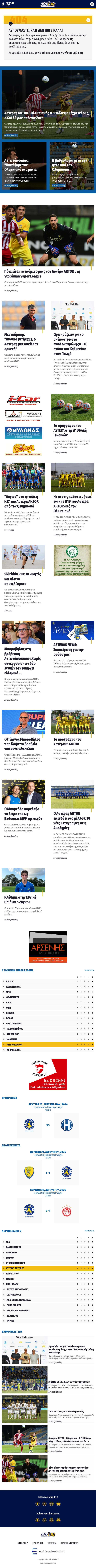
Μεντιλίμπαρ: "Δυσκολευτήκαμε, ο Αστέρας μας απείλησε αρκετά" (21, 341)
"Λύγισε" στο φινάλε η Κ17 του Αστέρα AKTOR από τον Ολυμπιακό (21, 501)
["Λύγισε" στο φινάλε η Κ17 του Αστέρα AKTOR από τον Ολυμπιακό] (23, 477)
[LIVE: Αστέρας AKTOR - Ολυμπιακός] (25, 1409)
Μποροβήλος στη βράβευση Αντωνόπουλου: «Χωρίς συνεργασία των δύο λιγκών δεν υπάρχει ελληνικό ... (22, 661)
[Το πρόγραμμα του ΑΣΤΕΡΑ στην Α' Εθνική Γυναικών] (72, 407)
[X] (44, 1520)
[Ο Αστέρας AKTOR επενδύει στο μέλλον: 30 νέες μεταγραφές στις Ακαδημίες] (72, 794)
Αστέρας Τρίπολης (11, 185)
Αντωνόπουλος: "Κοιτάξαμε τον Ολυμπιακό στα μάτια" (21, 165)
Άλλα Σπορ (8, 611)
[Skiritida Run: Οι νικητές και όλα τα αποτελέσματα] (23, 557)
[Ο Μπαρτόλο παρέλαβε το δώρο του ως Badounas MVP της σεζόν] (23, 791)
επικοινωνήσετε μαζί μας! (68, 53)
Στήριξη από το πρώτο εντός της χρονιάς (69, 1381)
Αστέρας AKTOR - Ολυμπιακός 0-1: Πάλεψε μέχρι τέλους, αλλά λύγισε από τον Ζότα (46, 115)
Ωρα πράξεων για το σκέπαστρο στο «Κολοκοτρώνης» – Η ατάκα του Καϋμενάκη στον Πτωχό (70, 344)
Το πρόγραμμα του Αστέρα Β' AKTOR (68, 741)
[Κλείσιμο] (88, 20)
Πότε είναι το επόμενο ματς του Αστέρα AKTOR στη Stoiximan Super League (68, 1469)
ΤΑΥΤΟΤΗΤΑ (52, 1543)
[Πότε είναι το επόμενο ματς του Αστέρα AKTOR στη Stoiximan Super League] (48, 235)
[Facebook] (38, 1503)
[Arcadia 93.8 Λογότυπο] (48, 4)
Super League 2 (11, 1231)
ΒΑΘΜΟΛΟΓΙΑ (89, 970)
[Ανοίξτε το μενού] (92, 4)
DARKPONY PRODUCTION (48, 1563)
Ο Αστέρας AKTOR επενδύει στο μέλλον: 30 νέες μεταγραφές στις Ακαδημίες (72, 820)
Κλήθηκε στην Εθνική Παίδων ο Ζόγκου (20, 899)
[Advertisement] (23, 400)
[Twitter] (44, 1503)
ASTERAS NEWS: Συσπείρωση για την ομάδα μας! (69, 649)
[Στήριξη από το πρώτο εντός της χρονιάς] (25, 1379)
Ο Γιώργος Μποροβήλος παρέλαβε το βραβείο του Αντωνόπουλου (22, 744)
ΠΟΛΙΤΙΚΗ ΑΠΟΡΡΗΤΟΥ (69, 1543)
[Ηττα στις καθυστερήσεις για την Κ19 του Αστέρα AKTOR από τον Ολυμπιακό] (72, 477)
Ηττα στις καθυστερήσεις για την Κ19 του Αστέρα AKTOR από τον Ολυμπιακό (73, 503)
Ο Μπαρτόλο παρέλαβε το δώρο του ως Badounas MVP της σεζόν (23, 814)
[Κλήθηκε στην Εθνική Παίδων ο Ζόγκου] (23, 880)
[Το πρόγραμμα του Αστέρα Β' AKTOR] (72, 722)
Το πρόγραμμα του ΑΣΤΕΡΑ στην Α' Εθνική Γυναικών (70, 430)
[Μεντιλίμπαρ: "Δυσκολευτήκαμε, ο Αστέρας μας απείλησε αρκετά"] (23, 315)
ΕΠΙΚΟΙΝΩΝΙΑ (23, 1543)
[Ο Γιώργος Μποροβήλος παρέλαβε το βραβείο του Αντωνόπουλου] (23, 722)
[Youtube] (58, 1503)
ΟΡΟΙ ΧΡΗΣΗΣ (37, 1543)
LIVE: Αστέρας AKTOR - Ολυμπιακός (66, 1411)
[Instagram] (52, 1503)
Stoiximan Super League (17, 970)
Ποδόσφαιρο (9, 530)
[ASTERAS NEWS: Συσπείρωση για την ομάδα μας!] (72, 630)
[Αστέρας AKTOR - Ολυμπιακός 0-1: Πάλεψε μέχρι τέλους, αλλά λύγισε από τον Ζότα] (25, 1438)
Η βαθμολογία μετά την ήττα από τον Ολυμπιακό (69, 165)
